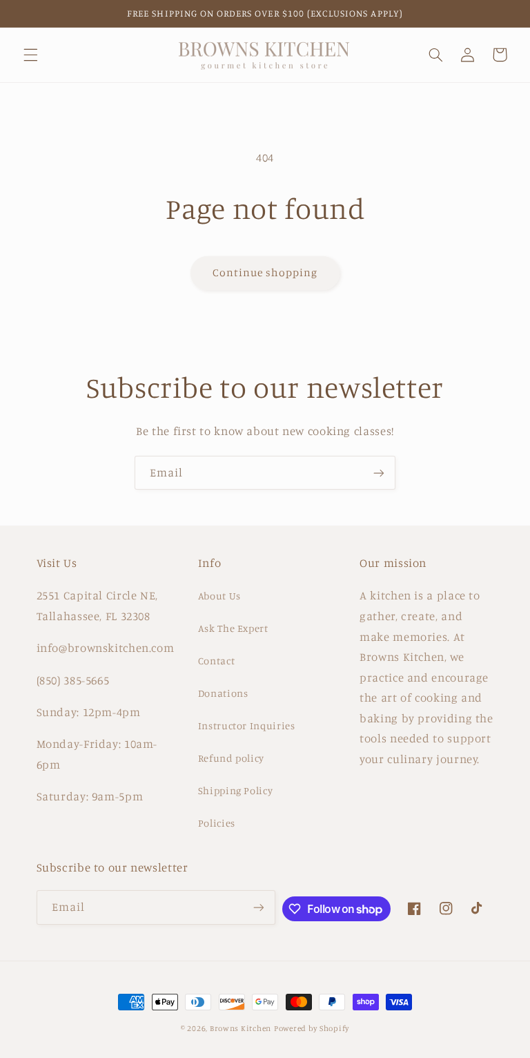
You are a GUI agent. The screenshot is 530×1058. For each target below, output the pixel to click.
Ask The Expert (233, 628)
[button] (30, 54)
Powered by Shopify (311, 1028)
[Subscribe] (379, 473)
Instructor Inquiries (246, 725)
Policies (216, 823)
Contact (216, 660)
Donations (223, 693)
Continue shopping (265, 272)
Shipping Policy (235, 790)
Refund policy (231, 758)
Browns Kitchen (240, 1028)
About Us (219, 596)
